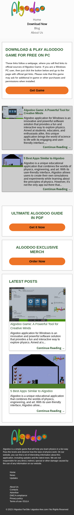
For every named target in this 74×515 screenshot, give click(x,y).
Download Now (37, 24)
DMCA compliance (18, 495)
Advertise (14, 492)
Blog (37, 28)
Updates (14, 478)
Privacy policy (16, 498)
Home (37, 20)
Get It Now (37, 227)
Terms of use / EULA (19, 501)
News (12, 475)
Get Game (37, 90)
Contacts (14, 489)
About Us (37, 32)
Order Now (37, 261)
